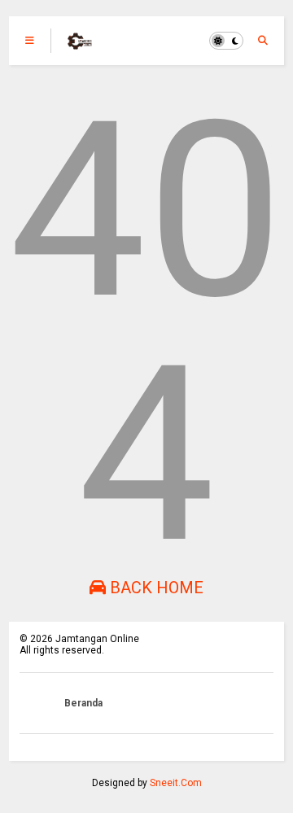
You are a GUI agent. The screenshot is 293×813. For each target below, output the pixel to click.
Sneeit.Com (176, 783)
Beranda (83, 703)
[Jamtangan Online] (80, 45)
